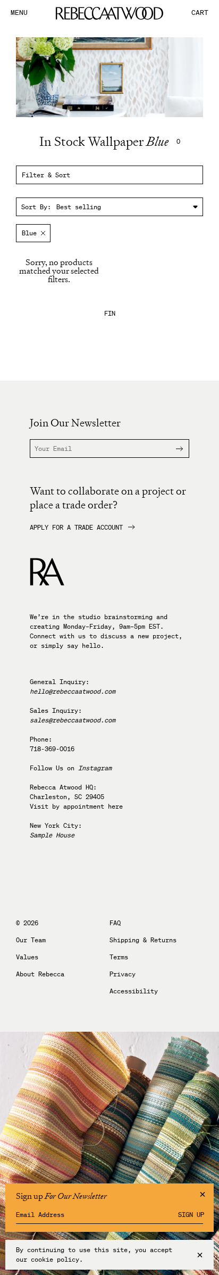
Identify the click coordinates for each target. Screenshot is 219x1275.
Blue (29, 232)
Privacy (123, 974)
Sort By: (36, 206)
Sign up (191, 1215)
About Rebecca (40, 974)
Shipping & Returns (143, 940)
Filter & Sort (46, 174)
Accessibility (134, 991)
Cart (199, 13)
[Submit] (173, 448)
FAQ (115, 923)
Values (27, 957)
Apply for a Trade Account (76, 527)
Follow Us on (71, 767)
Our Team (31, 940)
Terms (119, 957)
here (115, 806)
